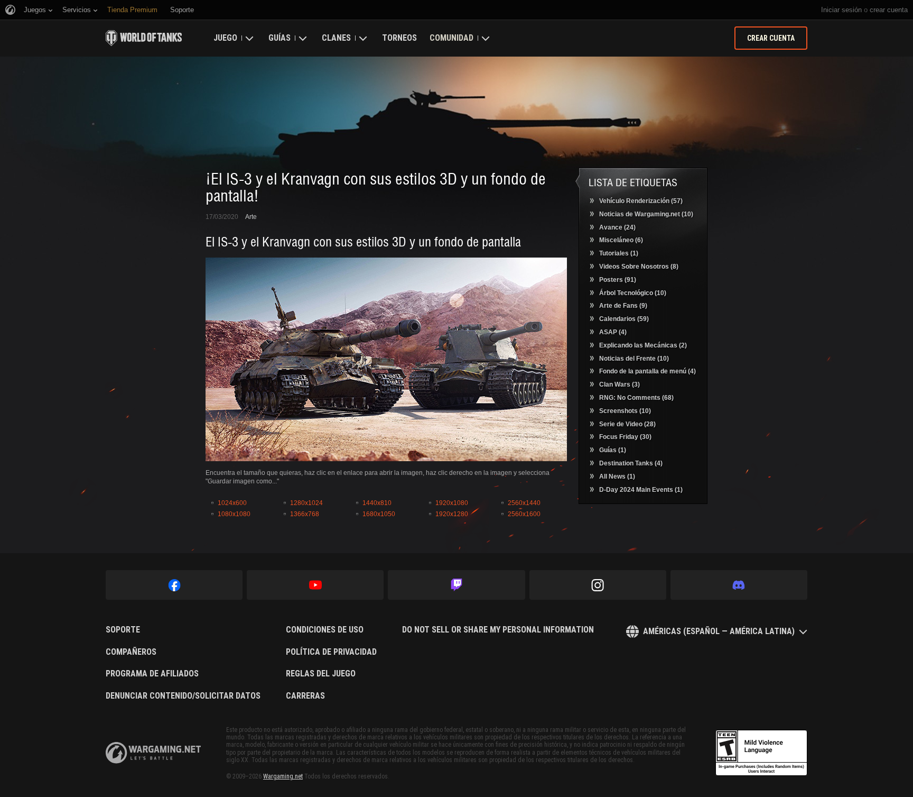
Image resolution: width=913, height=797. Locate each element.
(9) (623, 305)
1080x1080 (234, 514)
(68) (636, 397)
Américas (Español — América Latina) (719, 631)
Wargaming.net (283, 776)
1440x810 (377, 503)
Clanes (336, 38)
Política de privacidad (331, 652)
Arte (251, 217)
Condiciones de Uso (325, 630)
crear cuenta (889, 10)
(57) (641, 201)
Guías (279, 38)
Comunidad (451, 38)
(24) (617, 227)
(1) (618, 253)
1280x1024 (306, 503)
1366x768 (304, 514)
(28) (627, 424)
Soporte (123, 630)
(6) (621, 240)
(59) (624, 319)
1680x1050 (378, 514)
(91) (617, 279)
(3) (619, 384)
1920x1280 (451, 514)
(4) (613, 332)
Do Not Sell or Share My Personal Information (498, 630)
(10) (646, 214)
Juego (225, 38)
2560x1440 (524, 503)
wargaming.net (153, 753)
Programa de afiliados (152, 674)
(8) (638, 266)
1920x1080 (451, 503)
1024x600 (232, 503)
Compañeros (131, 652)
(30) (625, 437)
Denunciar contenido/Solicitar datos (183, 696)
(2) (643, 345)
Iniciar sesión (841, 10)
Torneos (399, 38)
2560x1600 (524, 514)
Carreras (305, 696)
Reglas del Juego (321, 674)
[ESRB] (761, 753)
